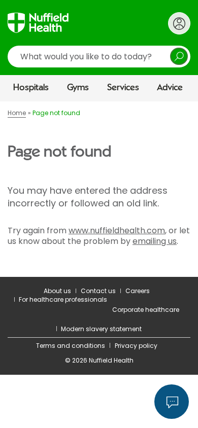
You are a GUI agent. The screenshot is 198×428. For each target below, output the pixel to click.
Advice (170, 87)
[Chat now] (171, 401)
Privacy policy (136, 345)
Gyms (78, 87)
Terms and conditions (70, 345)
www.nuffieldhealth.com (117, 230)
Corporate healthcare (145, 309)
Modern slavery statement (101, 329)
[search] (99, 56)
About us (57, 291)
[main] (99, 189)
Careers (137, 291)
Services (123, 87)
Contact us (98, 291)
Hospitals (31, 87)
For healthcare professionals (63, 299)
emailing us (155, 241)
